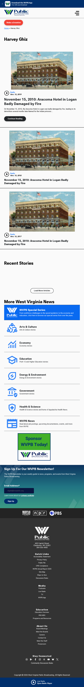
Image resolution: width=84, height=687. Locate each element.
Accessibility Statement (42, 557)
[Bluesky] (53, 659)
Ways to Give (42, 575)
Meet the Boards (42, 632)
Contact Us (42, 638)
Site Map (42, 572)
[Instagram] (40, 659)
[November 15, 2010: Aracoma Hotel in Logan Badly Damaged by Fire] (42, 71)
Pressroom (42, 644)
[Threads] (44, 659)
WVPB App (42, 598)
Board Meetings (42, 629)
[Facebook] (35, 659)
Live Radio (42, 591)
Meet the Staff (42, 641)
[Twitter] (57, 659)
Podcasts (42, 588)
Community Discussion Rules (42, 663)
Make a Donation (14, 23)
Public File (42, 563)
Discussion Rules (42, 578)
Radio (12, 92)
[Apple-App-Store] (27, 659)
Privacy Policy (42, 560)
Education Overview (42, 612)
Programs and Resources (42, 618)
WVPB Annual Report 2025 (42, 569)
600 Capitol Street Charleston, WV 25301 (42, 544)
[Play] (6, 93)
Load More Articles (42, 291)
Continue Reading (15, 119)
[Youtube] (48, 659)
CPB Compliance (42, 566)
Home (6, 28)
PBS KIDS (42, 615)
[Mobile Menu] (77, 13)
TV (42, 595)
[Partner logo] (26, 513)
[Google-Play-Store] (31, 659)
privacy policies (27, 495)
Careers (42, 635)
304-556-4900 (42, 547)
